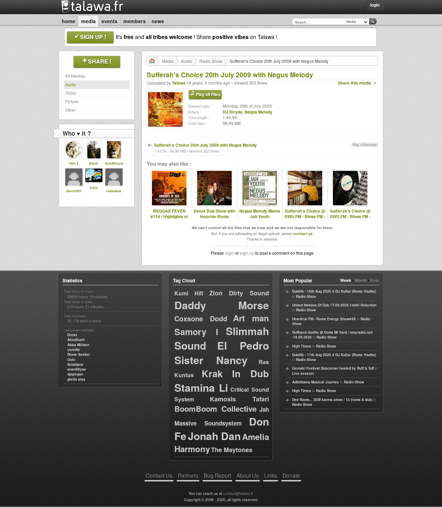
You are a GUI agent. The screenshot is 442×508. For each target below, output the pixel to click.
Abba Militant (78, 344)
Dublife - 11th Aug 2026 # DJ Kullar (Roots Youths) (334, 354)
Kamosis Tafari (239, 398)
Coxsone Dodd (200, 318)
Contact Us (159, 475)
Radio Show (210, 61)
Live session (303, 373)
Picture (71, 101)
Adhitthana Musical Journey (315, 382)
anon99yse (76, 369)
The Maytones (231, 449)
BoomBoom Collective (215, 408)
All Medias (75, 76)
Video (70, 93)
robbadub (114, 191)
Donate (291, 475)
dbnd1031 (73, 191)
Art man (251, 318)
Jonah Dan (214, 435)
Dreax (72, 334)
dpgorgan (75, 374)
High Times (301, 346)
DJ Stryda (232, 112)
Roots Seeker (78, 354)
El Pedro (243, 345)
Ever (374, 280)
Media (88, 21)
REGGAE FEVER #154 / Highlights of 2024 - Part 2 (169, 216)
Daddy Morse (221, 304)
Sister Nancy (211, 359)
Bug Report (217, 475)
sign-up (247, 253)
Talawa (178, 83)
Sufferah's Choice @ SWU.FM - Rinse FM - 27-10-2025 (350, 216)
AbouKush (76, 339)
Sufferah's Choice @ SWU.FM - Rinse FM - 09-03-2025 (305, 216)
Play (356, 144)
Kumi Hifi (188, 293)
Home (68, 21)
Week (345, 280)
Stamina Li (201, 387)
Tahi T (74, 163)
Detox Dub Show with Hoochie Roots (214, 214)
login (229, 253)
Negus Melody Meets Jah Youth (259, 214)
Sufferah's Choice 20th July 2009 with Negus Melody (205, 145)
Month (361, 280)
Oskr (71, 359)
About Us (248, 475)
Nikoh (93, 163)
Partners (188, 475)
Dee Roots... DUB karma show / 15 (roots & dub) (332, 399)
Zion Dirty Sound (239, 293)
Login (374, 5)
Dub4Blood (114, 163)
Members (134, 21)
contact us (303, 233)
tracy (94, 187)
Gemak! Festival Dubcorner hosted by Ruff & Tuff (333, 368)
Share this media (354, 83)
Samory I (196, 331)
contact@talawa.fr (238, 493)
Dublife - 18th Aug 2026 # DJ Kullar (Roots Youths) (334, 291)
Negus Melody (258, 112)
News (158, 21)
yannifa (73, 349)
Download (369, 144)
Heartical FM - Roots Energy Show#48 (324, 318)
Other (70, 110)
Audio (70, 84)
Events (109, 21)
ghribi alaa (76, 379)
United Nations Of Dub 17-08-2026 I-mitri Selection (334, 305)
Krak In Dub (235, 373)
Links (270, 475)
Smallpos (75, 364)
